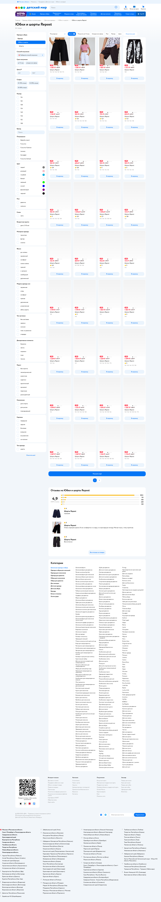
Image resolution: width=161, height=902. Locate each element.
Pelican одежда (126, 653)
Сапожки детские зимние (106, 767)
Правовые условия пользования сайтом (39, 813)
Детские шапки (126, 736)
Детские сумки (126, 748)
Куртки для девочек (104, 615)
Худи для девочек (104, 611)
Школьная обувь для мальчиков (84, 605)
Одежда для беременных (106, 647)
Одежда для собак (126, 789)
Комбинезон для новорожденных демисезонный (85, 685)
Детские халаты (126, 718)
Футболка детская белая (106, 711)
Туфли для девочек (104, 632)
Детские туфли (103, 645)
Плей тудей (125, 620)
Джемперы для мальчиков (83, 727)
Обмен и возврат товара (55, 785)
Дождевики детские (104, 697)
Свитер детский (103, 721)
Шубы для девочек (104, 567)
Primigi (124, 567)
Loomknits (125, 646)
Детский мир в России (21, 817)
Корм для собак (125, 787)
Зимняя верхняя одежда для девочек (109, 586)
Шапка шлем (126, 741)
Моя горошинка (80, 682)
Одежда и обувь (22, 35)
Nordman (101, 737)
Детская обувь (103, 725)
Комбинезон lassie (104, 672)
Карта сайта (51, 802)
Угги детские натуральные (106, 758)
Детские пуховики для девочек (108, 577)
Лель (123, 664)
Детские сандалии (127, 573)
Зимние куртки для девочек (107, 591)
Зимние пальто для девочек (83, 743)
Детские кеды (126, 611)
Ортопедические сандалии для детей (132, 590)
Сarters (124, 660)
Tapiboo (101, 751)
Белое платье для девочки (106, 599)
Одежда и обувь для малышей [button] (60, 570)
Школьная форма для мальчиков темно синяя (85, 619)
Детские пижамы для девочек (107, 570)
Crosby (124, 674)
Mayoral (124, 636)
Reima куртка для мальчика (83, 736)
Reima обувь (125, 576)
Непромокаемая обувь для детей (131, 604)
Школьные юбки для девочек (84, 584)
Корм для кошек (125, 783)
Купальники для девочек (129, 706)
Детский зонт (126, 767)
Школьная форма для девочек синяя (86, 586)
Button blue (125, 641)
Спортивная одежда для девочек (108, 581)
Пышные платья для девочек (84, 762)
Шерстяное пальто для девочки (108, 620)
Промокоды (51, 789)
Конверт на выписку (81, 636)
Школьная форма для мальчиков (85, 574)
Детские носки (126, 711)
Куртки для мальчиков (82, 690)
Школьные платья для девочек (84, 588)
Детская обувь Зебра (105, 765)
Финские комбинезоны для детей (108, 681)
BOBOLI (124, 702)
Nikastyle (125, 648)
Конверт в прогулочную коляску (85, 656)
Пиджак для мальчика (105, 714)
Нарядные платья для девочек (84, 738)
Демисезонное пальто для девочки (86, 759)
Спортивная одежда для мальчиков (85, 693)
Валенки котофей (127, 578)
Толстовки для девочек (82, 748)
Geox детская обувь (104, 756)
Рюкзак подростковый (128, 734)
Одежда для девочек (81, 764)
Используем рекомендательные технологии (28, 815)
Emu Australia (126, 683)
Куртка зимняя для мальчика (83, 702)
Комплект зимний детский (106, 702)
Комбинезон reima (104, 659)
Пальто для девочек (104, 584)
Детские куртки (103, 661)
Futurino (124, 650)
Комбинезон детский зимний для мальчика (85, 714)
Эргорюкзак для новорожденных (85, 650)
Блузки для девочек (104, 613)
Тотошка (124, 655)
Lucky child (125, 690)
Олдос (124, 622)
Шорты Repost (70, 511)
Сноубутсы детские (104, 728)
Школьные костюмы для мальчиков (86, 609)
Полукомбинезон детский (106, 679)
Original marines (127, 643)
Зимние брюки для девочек (107, 625)
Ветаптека (124, 792)
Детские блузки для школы (83, 579)
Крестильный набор (81, 659)
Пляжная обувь (126, 608)
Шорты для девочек (104, 588)
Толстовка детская (104, 690)
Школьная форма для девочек (84, 570)
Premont (124, 676)
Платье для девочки (81, 741)
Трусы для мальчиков (128, 720)
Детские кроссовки (104, 744)
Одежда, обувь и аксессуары (31, 20)
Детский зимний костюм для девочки (107, 593)
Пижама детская (126, 715)
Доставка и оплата (53, 780)
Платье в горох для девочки (107, 622)
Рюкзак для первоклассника (130, 739)
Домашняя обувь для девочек (107, 640)
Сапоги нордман (103, 732)
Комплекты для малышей (83, 688)
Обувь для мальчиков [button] (58, 578)
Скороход (125, 587)
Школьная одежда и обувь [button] (59, 568)
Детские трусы (126, 725)
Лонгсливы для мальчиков (83, 731)
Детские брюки (103, 718)
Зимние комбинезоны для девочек (85, 750)
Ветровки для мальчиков (83, 695)
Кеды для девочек (104, 642)
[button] (141, 14)
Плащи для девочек (104, 688)
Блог (98, 794)
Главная (17, 20)
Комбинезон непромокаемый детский (107, 668)
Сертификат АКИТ (53, 797)
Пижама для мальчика (82, 720)
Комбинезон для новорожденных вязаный (85, 679)
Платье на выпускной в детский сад (86, 641)
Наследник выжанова (128, 632)
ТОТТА (124, 699)
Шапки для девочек (127, 743)
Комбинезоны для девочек (106, 579)
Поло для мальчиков (81, 711)
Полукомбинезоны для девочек (108, 618)
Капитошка (125, 692)
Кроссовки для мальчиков (106, 629)
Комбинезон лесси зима (106, 683)
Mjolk (124, 669)
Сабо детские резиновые (129, 601)
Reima (124, 625)
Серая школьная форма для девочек (86, 593)
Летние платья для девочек (106, 604)
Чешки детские (103, 739)
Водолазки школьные (82, 629)
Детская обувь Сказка (105, 763)
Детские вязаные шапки (129, 755)
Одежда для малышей (81, 639)
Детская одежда (49, 20)
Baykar (124, 688)
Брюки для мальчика (81, 697)
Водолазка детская (104, 695)
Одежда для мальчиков (82, 729)
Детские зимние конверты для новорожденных (84, 661)
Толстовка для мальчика (82, 707)
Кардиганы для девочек (82, 755)
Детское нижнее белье (128, 722)
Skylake (78, 614)
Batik (123, 667)
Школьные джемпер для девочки (85, 616)
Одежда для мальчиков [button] (58, 573)
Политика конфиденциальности (57, 792)
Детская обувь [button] (55, 589)
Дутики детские (126, 592)
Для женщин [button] (55, 583)
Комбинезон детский (105, 652)
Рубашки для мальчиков (82, 709)
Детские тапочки (104, 746)
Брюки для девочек (104, 601)
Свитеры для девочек (105, 572)
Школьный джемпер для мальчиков (86, 627)
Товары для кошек (126, 780)
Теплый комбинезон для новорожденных (82, 665)
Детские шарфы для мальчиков (131, 753)
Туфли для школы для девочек (84, 602)
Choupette (125, 629)
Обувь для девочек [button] (57, 581)
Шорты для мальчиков (82, 724)
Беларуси (39, 817)
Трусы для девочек (127, 713)
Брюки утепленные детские (107, 723)
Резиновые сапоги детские (106, 749)
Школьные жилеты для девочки (84, 625)
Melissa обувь (126, 597)
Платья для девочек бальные (84, 752)
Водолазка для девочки (105, 627)
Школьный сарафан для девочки (85, 622)
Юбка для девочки (81, 745)
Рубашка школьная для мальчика (85, 591)
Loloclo (124, 657)
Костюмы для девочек (105, 608)
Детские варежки (127, 732)
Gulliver (124, 618)
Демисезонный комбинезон (107, 654)
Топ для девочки (127, 727)
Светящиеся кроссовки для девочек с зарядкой (109, 637)
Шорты (21, 46)
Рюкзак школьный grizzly (83, 572)
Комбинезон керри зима (106, 700)
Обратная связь (52, 800)
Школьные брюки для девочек (84, 600)
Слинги (101, 649)
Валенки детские (104, 760)
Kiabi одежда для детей (128, 695)
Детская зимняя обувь (128, 594)
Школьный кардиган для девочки (85, 612)
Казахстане (32, 817)
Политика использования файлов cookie (57, 794)
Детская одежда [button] (56, 586)
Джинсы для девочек (105, 597)
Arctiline (124, 697)
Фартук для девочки (81, 598)
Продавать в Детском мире (55, 783)
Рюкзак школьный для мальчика (84, 581)
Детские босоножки (128, 583)
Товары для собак (126, 785)
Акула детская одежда (128, 615)
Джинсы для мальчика (82, 734)
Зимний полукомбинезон (106, 716)
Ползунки (102, 663)
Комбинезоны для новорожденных (86, 648)
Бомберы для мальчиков (82, 722)
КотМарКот (125, 704)
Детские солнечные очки (129, 757)
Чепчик (124, 729)
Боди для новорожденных (83, 643)
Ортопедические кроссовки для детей (131, 570)
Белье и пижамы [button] (56, 594)
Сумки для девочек (127, 764)
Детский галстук (127, 750)
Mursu (124, 606)
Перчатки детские (127, 746)
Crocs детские (103, 742)
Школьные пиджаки (81, 632)
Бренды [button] (53, 591)
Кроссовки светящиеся (105, 735)
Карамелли (125, 678)
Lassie (124, 627)
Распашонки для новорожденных (85, 646)
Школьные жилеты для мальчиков (85, 607)
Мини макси (125, 681)
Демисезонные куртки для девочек (109, 574)
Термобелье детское (105, 704)
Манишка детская (127, 760)
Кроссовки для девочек (105, 634)
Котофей (124, 613)
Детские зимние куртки (106, 707)
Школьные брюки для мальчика (85, 577)
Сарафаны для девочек (82, 595)
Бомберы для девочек (105, 606)
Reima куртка (102, 686)
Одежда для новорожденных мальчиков (84, 671)
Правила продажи (53, 787)
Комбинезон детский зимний (107, 656)
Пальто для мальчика (81, 717)
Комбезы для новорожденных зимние (84, 653)
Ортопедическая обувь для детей (108, 730)
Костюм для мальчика (82, 704)
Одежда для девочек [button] (57, 575)
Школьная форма (80, 567)
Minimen (124, 671)
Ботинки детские (127, 599)
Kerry (123, 639)
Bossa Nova (125, 662)
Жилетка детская (104, 693)
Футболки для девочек (82, 757)
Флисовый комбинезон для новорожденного (83, 675)
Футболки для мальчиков (83, 700)
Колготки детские (127, 709)
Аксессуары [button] (55, 596)
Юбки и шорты (63, 20)
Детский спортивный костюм (107, 666)
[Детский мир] (31, 7)
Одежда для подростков (106, 674)
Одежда (20, 39)
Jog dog (101, 753)
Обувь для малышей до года (83, 668)
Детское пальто (103, 709)
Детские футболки (104, 676)
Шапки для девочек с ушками (130, 762)
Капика (124, 634)
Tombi (124, 585)
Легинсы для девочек (82, 766)
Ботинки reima (126, 580)
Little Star (125, 685)
